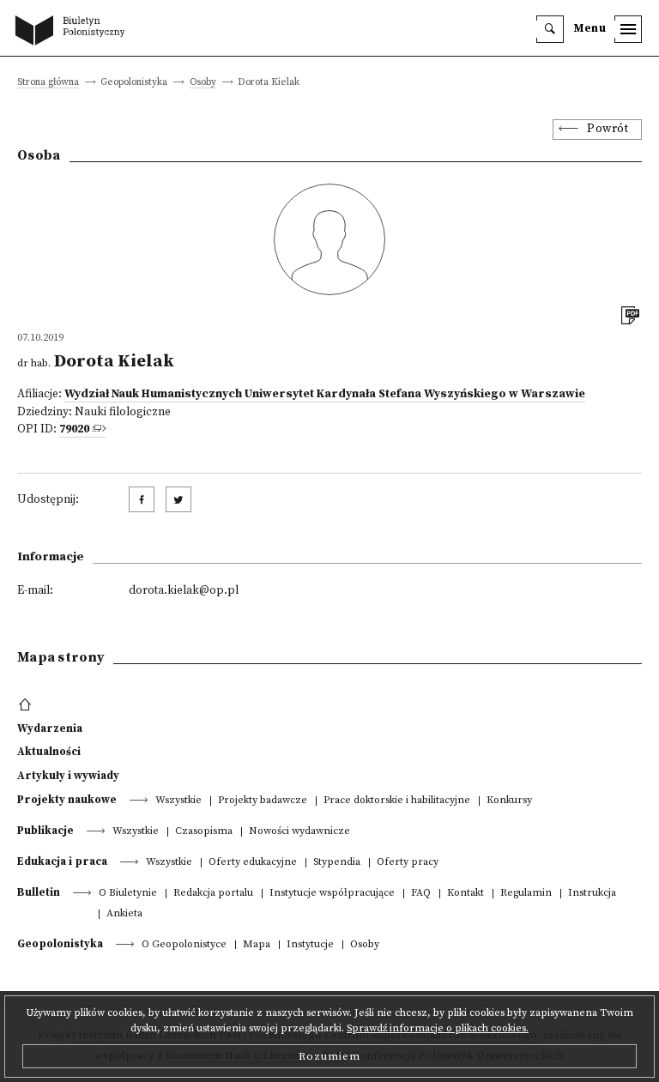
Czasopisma (204, 832)
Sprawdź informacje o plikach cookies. (438, 1028)
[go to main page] (73, 31)
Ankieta (124, 914)
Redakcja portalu (213, 893)
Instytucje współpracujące (332, 893)
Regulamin (526, 893)
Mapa (256, 945)
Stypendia (336, 862)
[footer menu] (27, 705)
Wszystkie (178, 801)
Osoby (203, 82)
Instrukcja (592, 893)
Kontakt (465, 893)
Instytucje (310, 945)
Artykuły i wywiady (68, 776)
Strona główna (48, 82)
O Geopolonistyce (184, 945)
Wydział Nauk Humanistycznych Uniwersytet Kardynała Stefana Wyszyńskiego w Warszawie (324, 394)
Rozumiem (329, 1056)
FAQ (421, 893)
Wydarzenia (49, 728)
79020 (74, 429)
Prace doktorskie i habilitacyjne (396, 801)
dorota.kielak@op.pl (184, 590)
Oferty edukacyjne (253, 862)
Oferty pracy (407, 862)
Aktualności (49, 752)
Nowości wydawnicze (299, 832)
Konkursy (509, 801)
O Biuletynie (128, 893)
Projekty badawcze (262, 801)
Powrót (607, 129)
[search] (550, 29)
